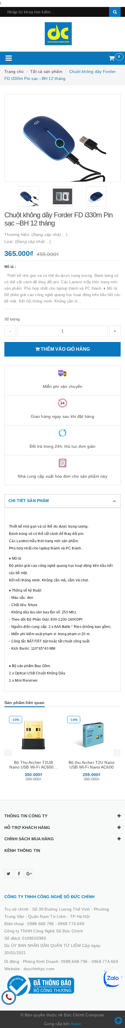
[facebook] (19, 874)
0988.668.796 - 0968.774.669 (55, 923)
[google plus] (29, 874)
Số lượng (12, 319)
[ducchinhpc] (63, 33)
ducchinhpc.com (39, 968)
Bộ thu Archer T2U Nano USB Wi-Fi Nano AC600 (92, 764)
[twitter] (9, 874)
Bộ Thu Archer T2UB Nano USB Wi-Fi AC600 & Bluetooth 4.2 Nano (33, 767)
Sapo (76, 1023)
